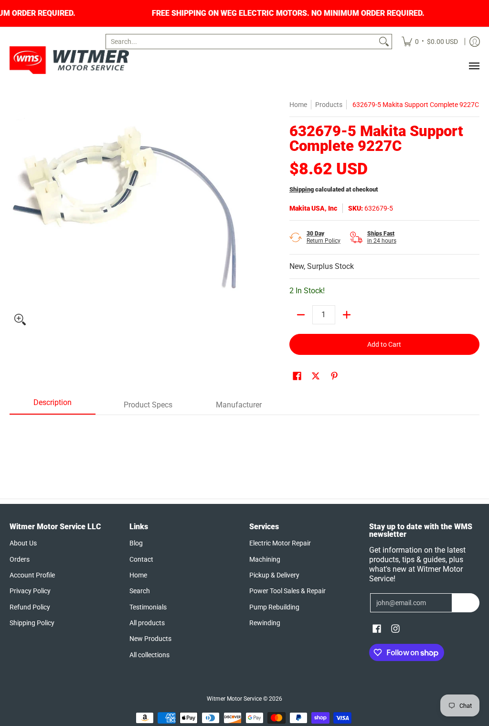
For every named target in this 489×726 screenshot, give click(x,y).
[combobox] (241, 41)
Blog (136, 543)
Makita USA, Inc (313, 208)
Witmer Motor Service (234, 698)
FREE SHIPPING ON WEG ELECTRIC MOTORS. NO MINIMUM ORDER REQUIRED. (315, 13)
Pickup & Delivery (274, 575)
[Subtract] (300, 314)
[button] (297, 376)
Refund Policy (30, 607)
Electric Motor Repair (280, 543)
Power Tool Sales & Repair (287, 591)
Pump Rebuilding (274, 607)
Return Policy (323, 237)
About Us (23, 543)
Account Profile (32, 575)
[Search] (384, 41)
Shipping (301, 189)
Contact (141, 559)
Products (328, 104)
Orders (20, 559)
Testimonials (148, 607)
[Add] (346, 314)
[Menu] (473, 66)
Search (139, 591)
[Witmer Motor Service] (69, 60)
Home (298, 104)
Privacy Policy (30, 591)
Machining (264, 559)
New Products (150, 638)
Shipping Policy (32, 623)
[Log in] (474, 41)
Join (465, 603)
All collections (149, 655)
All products (147, 623)
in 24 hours (381, 237)
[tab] (53, 405)
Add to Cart (384, 344)
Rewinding (264, 623)
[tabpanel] (244, 439)
